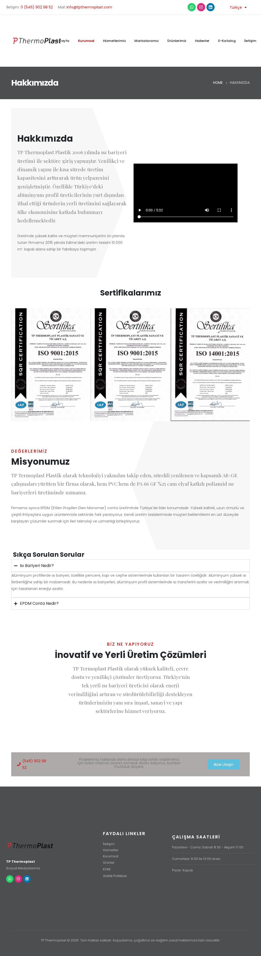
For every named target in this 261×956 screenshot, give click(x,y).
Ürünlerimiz (176, 40)
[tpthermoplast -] (37, 41)
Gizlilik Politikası (115, 876)
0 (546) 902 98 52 (37, 7)
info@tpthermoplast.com (89, 7)
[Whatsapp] (192, 7)
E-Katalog (227, 40)
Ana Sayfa (60, 40)
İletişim (250, 40)
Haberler (202, 40)
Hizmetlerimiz (114, 40)
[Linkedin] (210, 7)
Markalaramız (146, 40)
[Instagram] (201, 7)
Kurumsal (86, 40)
